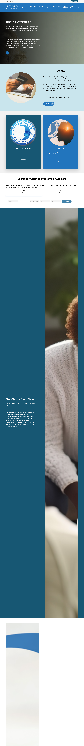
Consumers (60, 148)
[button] (48, 104)
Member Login (74, 1)
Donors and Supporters (67, 97)
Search (67, 201)
